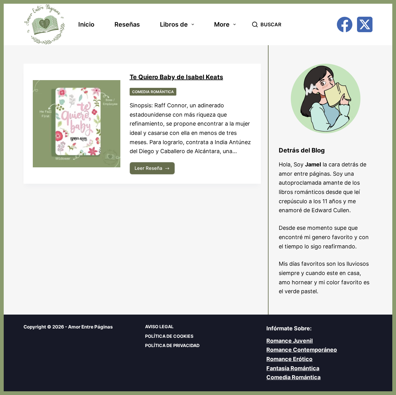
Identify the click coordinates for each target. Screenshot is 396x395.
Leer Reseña (151, 169)
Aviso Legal (159, 326)
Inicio (86, 24)
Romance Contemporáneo (301, 349)
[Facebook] (344, 24)
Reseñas (127, 24)
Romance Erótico (289, 359)
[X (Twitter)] (364, 24)
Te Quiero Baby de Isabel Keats (176, 77)
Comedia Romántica (153, 91)
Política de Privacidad (172, 345)
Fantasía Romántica (292, 368)
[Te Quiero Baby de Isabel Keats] (76, 124)
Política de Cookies (169, 336)
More (222, 24)
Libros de (174, 24)
